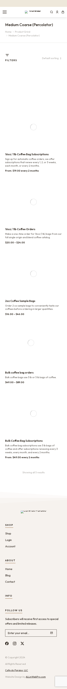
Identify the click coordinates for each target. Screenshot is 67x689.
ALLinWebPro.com (36, 676)
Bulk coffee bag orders (19, 372)
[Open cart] (62, 12)
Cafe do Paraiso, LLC (16, 670)
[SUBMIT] (51, 633)
